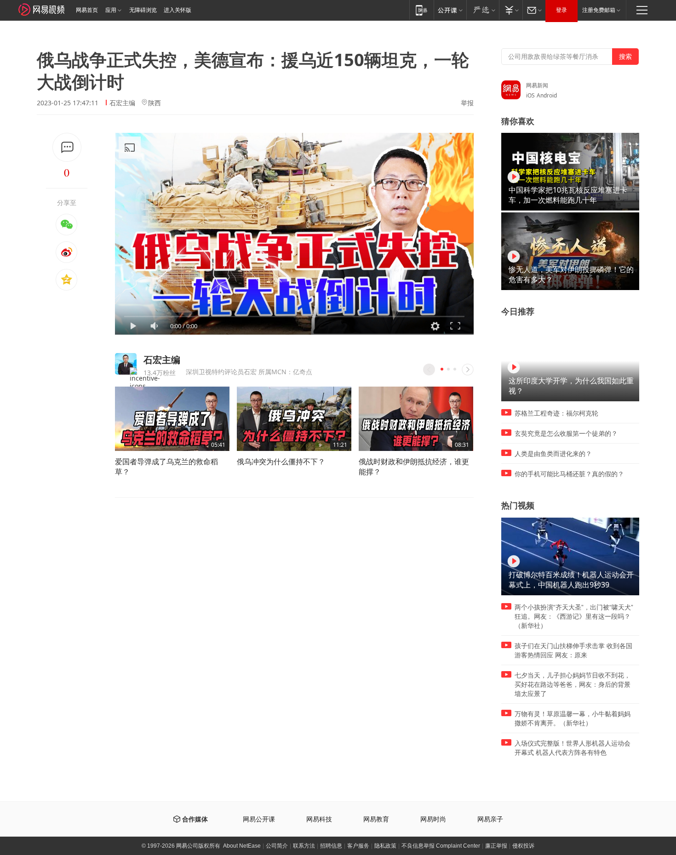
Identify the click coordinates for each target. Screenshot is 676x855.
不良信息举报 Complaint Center (440, 846)
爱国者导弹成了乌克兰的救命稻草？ (166, 466)
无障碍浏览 (143, 10)
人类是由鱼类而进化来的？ (553, 453)
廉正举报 (496, 846)
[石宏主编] (126, 364)
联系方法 (304, 846)
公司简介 (277, 846)
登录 (561, 10)
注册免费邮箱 (598, 10)
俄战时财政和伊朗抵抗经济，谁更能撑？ (414, 466)
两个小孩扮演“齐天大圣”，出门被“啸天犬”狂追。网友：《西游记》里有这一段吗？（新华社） (574, 616)
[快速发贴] (67, 147)
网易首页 (87, 10)
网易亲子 (490, 819)
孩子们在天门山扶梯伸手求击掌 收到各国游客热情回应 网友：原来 (573, 650)
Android (547, 95)
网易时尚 (433, 819)
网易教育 (376, 819)
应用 (110, 10)
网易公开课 (259, 819)
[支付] (510, 10)
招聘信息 (331, 846)
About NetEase (242, 846)
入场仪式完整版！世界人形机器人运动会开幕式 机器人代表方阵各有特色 (572, 748)
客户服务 (358, 846)
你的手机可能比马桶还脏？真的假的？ (569, 474)
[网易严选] (482, 10)
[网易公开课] (450, 10)
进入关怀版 (177, 10)
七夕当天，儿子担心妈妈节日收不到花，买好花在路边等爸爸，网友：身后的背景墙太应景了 (572, 684)
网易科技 (319, 819)
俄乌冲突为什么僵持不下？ (281, 461)
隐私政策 (385, 846)
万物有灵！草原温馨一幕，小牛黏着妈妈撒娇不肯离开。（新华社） (572, 718)
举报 (467, 103)
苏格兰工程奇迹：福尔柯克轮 (556, 413)
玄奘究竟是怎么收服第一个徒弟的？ (566, 433)
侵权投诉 (523, 846)
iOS (530, 95)
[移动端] (421, 10)
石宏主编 (122, 102)
